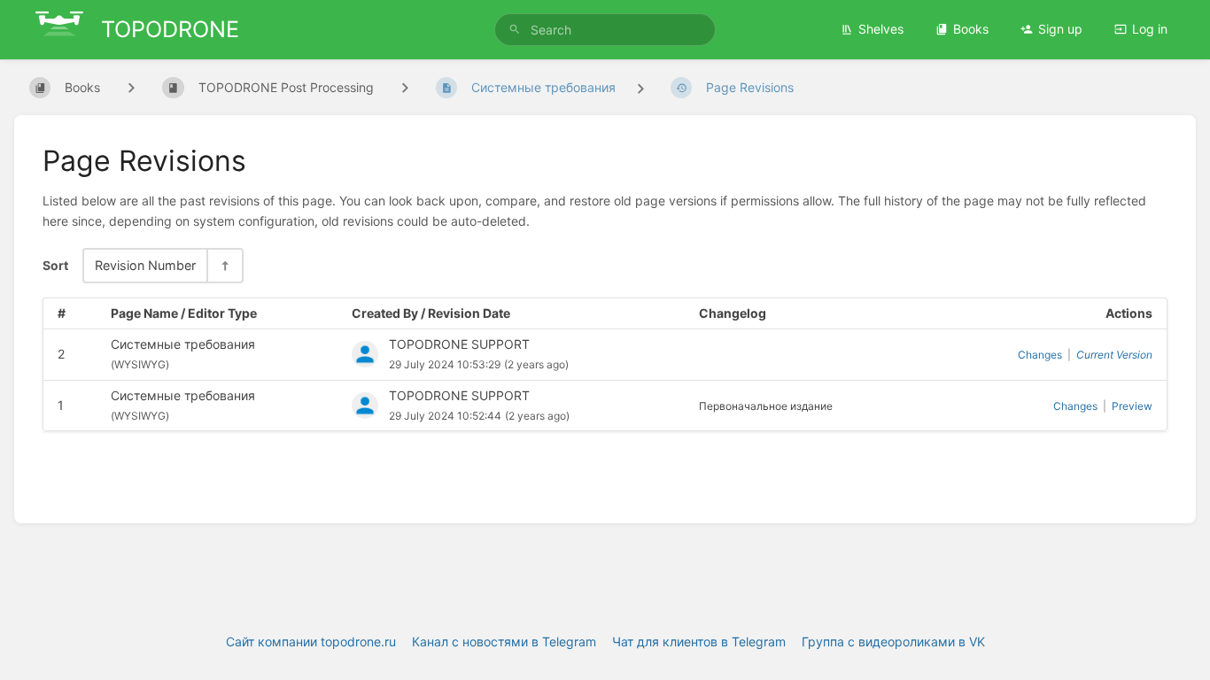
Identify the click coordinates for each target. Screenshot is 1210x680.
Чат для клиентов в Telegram (699, 641)
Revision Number (145, 265)
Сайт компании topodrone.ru (311, 641)
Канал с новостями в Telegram (504, 641)
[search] (605, 29)
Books (971, 28)
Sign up (1060, 28)
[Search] (514, 29)
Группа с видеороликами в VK (893, 641)
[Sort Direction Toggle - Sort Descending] (224, 265)
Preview (1132, 406)
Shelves (881, 28)
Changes (1040, 354)
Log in (1149, 28)
